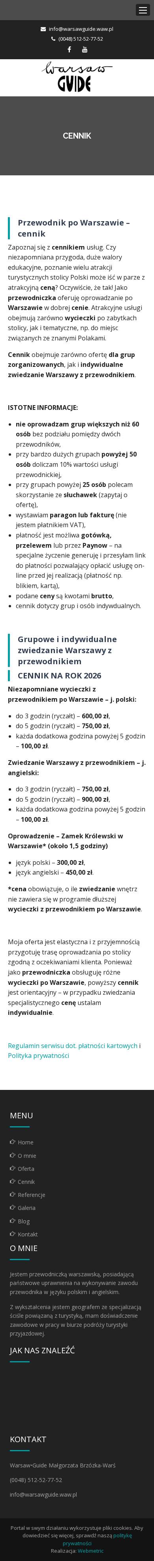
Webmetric (90, 1550)
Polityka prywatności (38, 1055)
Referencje (31, 1194)
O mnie (27, 1155)
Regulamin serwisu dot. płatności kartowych (72, 1045)
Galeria (27, 1208)
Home (26, 1142)
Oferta (26, 1168)
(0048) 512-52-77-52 (80, 38)
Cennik (26, 1181)
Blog (24, 1221)
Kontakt (28, 1234)
